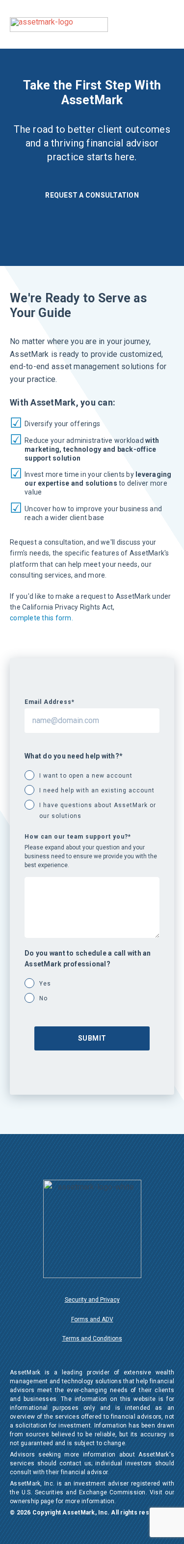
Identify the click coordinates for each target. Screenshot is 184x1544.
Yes (45, 983)
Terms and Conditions (92, 1338)
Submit (92, 1038)
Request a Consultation (92, 195)
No (43, 998)
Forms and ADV (92, 1319)
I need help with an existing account (97, 790)
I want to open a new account (85, 775)
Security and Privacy (92, 1299)
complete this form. (41, 618)
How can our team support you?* (78, 836)
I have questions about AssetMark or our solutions (97, 810)
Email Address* (50, 702)
